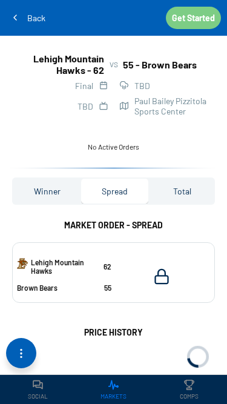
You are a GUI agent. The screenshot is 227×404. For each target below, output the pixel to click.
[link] (38, 389)
